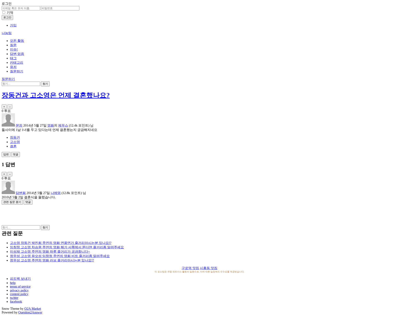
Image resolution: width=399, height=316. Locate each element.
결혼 (13, 146)
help (13, 283)
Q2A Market (32, 308)
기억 (10, 12)
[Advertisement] (199, 214)
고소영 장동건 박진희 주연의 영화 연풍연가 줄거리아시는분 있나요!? (60, 243)
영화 (50, 125)
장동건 (15, 137)
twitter (14, 298)
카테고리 (16, 62)
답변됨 (21, 193)
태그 (13, 58)
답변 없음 (17, 54)
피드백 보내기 (20, 278)
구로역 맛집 (190, 268)
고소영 (15, 142)
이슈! (14, 49)
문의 (19, 125)
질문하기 (16, 71)
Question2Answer (30, 312)
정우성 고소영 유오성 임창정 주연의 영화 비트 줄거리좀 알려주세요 (60, 256)
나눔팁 (7, 33)
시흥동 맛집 (208, 268)
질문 (13, 45)
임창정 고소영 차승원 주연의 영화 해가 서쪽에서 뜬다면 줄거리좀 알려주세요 (67, 247)
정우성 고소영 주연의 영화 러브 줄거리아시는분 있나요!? (52, 260)
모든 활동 (17, 40)
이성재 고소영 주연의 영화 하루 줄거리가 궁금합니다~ (50, 251)
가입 (13, 25)
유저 (13, 67)
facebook (16, 301)
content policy (19, 294)
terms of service (20, 286)
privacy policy (19, 290)
